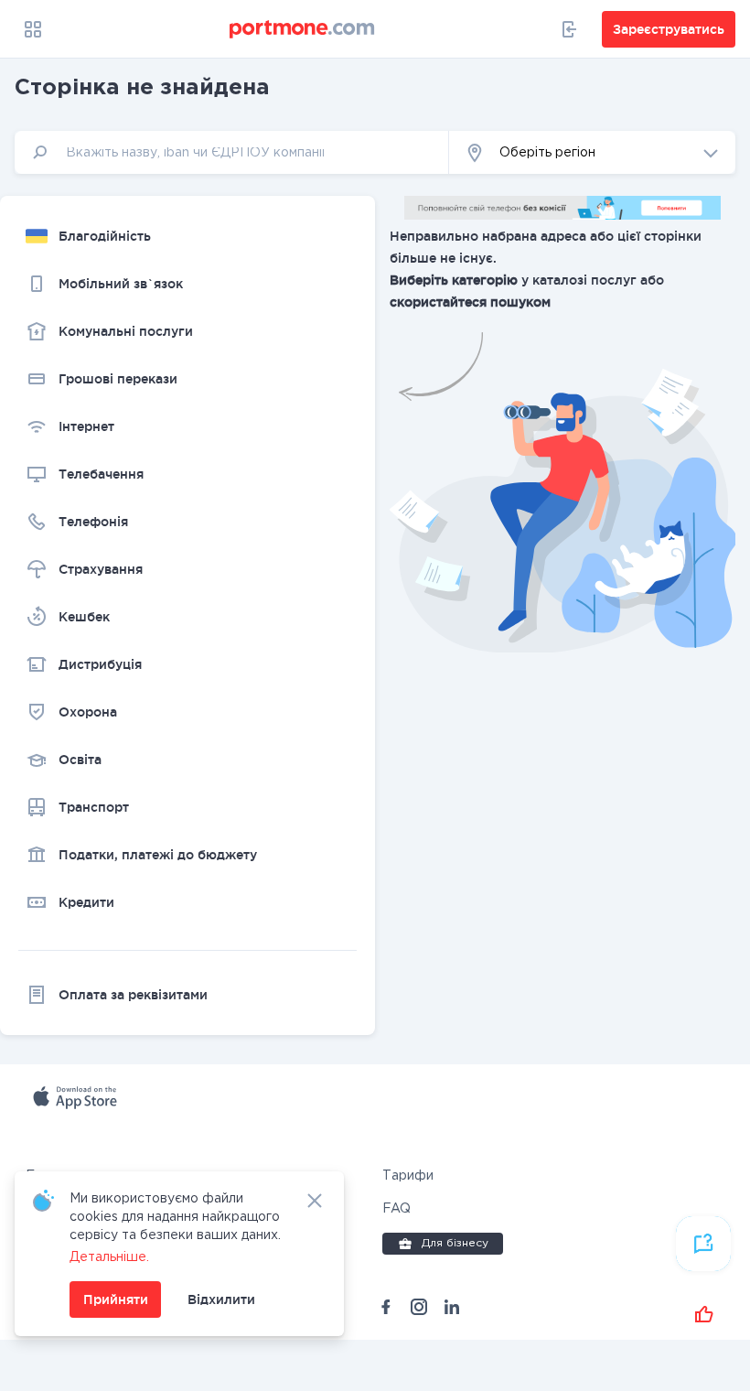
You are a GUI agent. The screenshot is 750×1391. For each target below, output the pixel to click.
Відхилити (221, 1299)
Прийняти (115, 1299)
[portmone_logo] (303, 29)
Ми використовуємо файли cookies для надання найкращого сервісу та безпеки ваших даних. (175, 1217)
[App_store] (122, 1119)
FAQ (396, 1208)
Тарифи (408, 1175)
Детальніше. (109, 1257)
